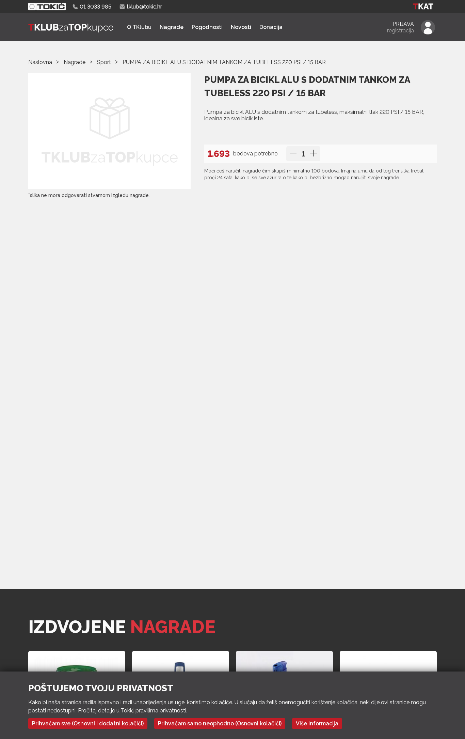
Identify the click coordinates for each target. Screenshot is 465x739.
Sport (104, 62)
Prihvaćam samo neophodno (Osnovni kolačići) (220, 723)
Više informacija (317, 723)
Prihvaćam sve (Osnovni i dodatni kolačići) (88, 723)
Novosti (241, 27)
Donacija (271, 27)
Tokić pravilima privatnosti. (154, 710)
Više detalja (224, 132)
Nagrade (171, 27)
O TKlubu (139, 27)
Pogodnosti (207, 27)
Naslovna (40, 62)
